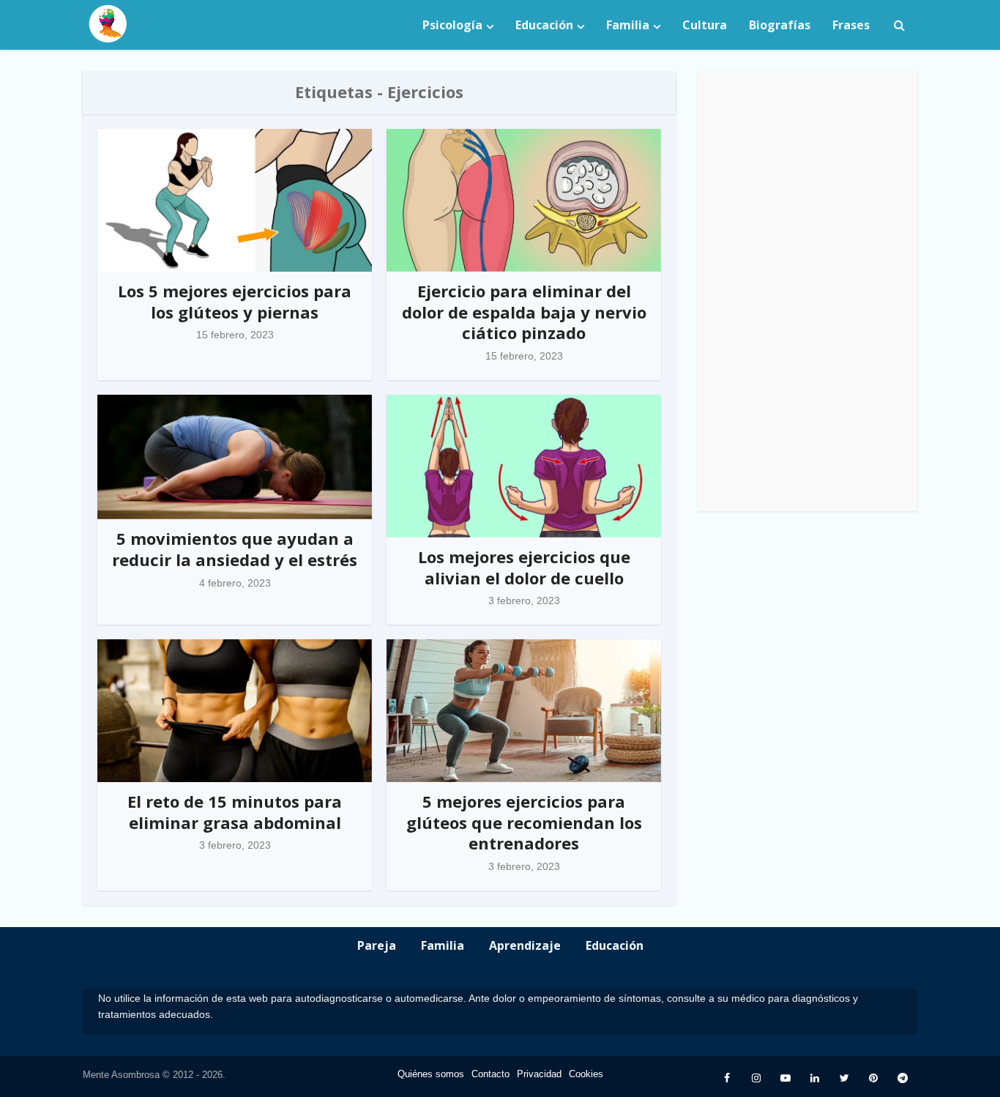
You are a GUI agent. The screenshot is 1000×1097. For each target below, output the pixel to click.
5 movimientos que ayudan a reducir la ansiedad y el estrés (234, 548)
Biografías (779, 25)
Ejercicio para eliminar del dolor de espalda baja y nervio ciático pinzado (524, 311)
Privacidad (539, 1073)
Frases (851, 25)
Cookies (586, 1073)
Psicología (452, 25)
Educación (544, 25)
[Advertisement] (807, 291)
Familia (627, 25)
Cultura (704, 25)
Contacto (490, 1073)
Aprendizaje (525, 945)
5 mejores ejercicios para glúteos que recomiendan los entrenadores (524, 822)
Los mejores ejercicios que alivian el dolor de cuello (524, 567)
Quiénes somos (431, 1073)
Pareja (376, 945)
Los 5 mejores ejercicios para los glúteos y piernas (234, 301)
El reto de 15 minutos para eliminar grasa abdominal (234, 811)
